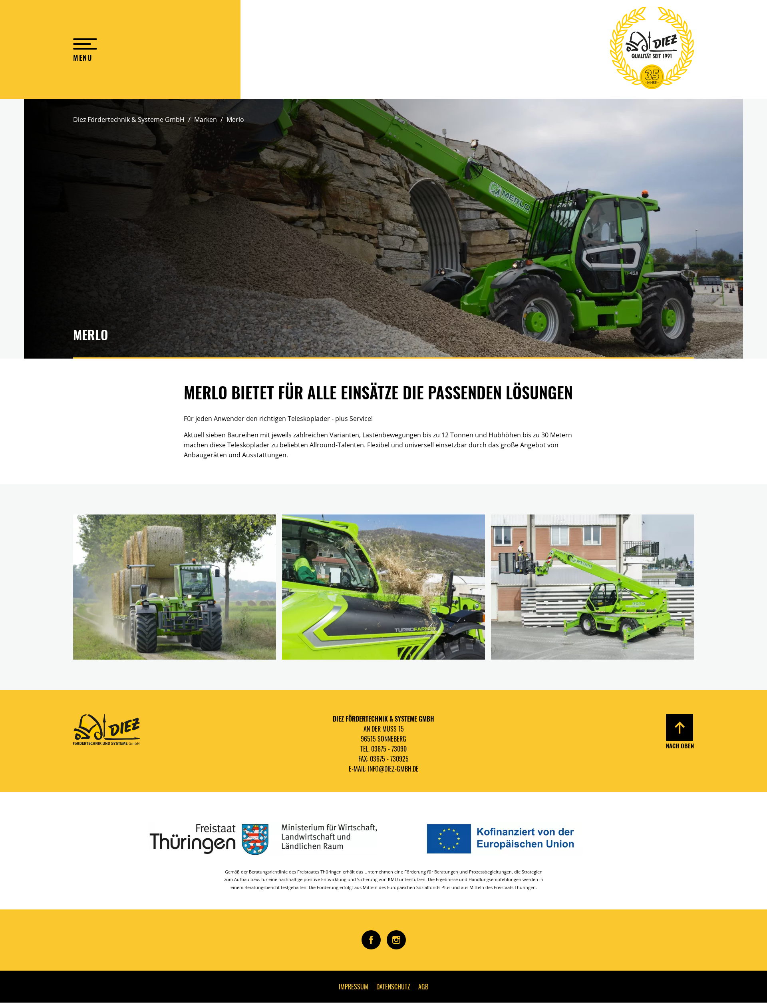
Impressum (353, 986)
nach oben (680, 745)
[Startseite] (652, 49)
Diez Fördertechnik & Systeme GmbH (129, 119)
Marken (205, 119)
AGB (423, 986)
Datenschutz (393, 986)
